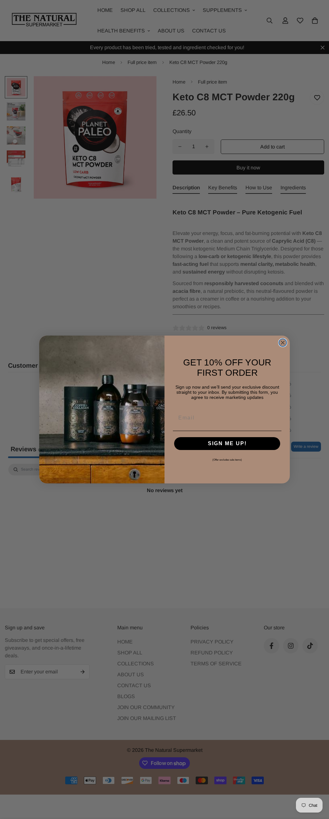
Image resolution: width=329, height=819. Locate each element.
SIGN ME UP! (227, 443)
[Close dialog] (283, 342)
